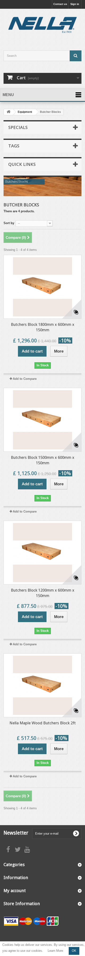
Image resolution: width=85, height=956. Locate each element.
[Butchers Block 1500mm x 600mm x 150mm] (42, 419)
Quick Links (22, 164)
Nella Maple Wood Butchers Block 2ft (42, 723)
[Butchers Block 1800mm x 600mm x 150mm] (42, 286)
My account (15, 890)
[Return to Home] (8, 112)
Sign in (74, 4)
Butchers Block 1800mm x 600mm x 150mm (42, 327)
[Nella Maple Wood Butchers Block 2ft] (42, 685)
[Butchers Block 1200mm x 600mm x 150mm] (42, 552)
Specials (18, 127)
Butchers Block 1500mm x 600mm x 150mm (42, 460)
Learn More (55, 950)
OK (74, 950)
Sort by (9, 223)
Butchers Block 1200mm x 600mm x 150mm (42, 593)
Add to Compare (25, 379)
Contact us (60, 4)
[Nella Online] (42, 25)
